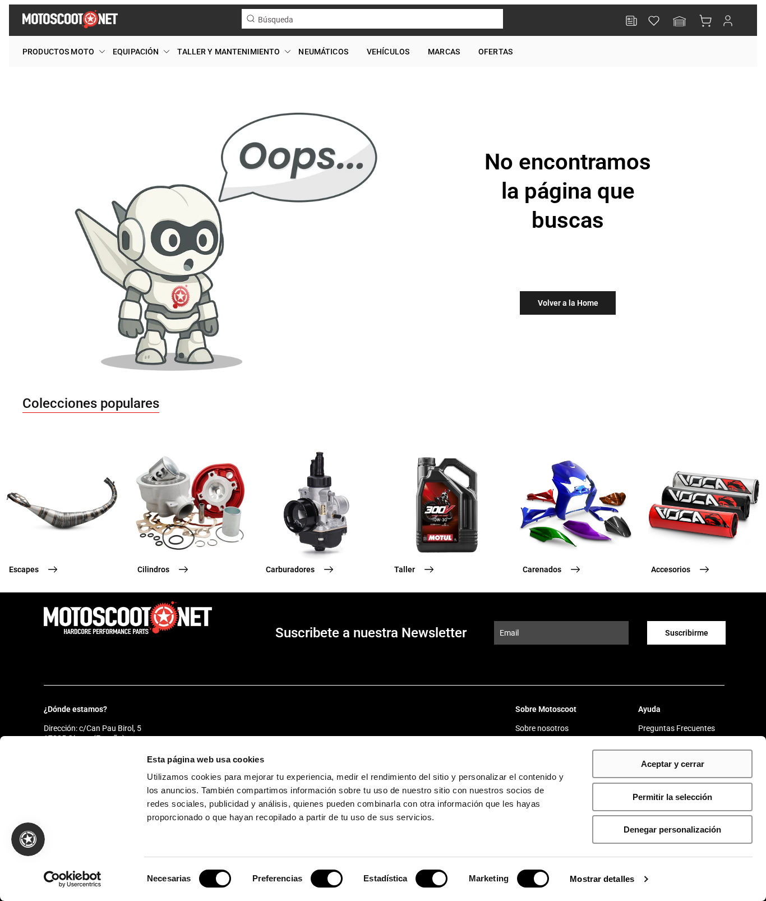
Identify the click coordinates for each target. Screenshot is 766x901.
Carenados (542, 569)
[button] (680, 22)
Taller (404, 569)
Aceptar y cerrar (672, 764)
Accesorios (670, 569)
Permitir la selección (672, 797)
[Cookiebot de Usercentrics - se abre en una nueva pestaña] (73, 879)
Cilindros (153, 569)
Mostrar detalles (602, 879)
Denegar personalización (672, 829)
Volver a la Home (568, 302)
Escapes (24, 569)
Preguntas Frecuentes (676, 728)
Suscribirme (686, 632)
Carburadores (290, 569)
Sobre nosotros (542, 728)
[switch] (327, 879)
